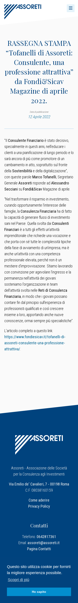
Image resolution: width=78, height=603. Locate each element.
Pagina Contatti (39, 549)
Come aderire (39, 500)
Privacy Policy (39, 506)
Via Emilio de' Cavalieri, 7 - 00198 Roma (39, 484)
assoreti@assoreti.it (44, 542)
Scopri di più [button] (18, 580)
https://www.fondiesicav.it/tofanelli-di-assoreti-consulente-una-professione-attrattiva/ (34, 343)
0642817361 (46, 536)
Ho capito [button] (39, 591)
